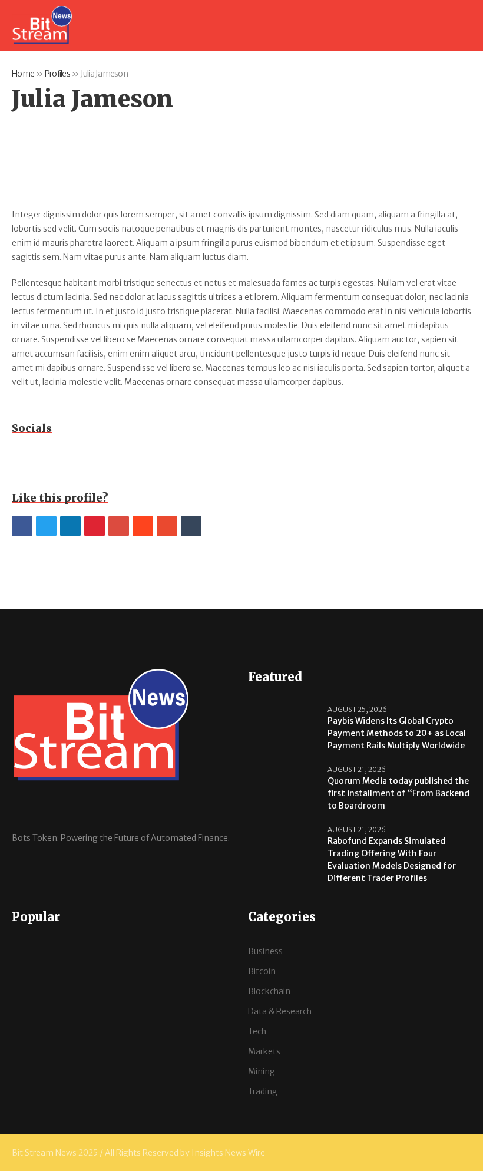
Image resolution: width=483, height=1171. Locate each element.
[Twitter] (46, 526)
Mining (261, 1071)
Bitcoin (262, 971)
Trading (262, 1091)
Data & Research (280, 1011)
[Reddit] (143, 526)
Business (265, 951)
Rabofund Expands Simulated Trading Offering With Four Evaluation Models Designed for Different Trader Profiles (391, 859)
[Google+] (118, 526)
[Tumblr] (191, 526)
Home (23, 73)
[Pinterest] (94, 526)
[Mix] (167, 526)
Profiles (57, 73)
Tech (257, 1031)
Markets (264, 1051)
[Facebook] (22, 526)
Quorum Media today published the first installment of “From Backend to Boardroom (398, 793)
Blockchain (269, 991)
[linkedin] (70, 526)
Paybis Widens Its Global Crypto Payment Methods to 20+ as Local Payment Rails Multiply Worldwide (396, 733)
